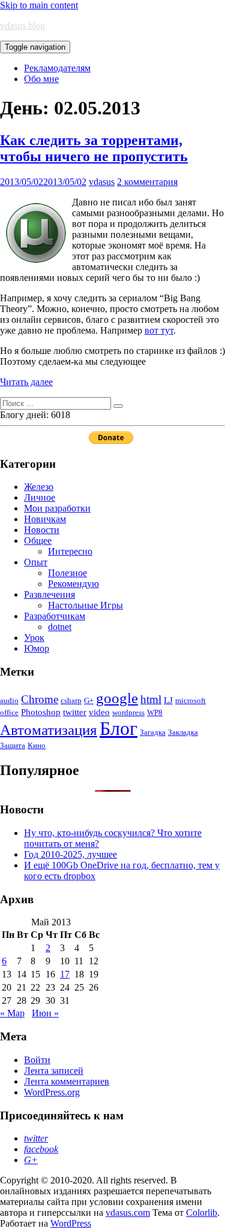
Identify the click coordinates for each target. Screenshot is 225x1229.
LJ (168, 700)
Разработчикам (54, 616)
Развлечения (49, 594)
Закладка (183, 732)
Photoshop (41, 712)
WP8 (155, 712)
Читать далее (26, 382)
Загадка (153, 732)
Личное (39, 497)
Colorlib (201, 1212)
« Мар (12, 1013)
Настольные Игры (85, 605)
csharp (71, 700)
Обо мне (41, 79)
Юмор (36, 648)
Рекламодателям (57, 68)
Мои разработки (57, 508)
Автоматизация (48, 730)
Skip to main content (39, 5)
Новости (41, 530)
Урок (34, 637)
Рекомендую (73, 584)
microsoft (190, 700)
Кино (37, 745)
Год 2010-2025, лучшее (70, 854)
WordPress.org (52, 1092)
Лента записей (53, 1070)
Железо (38, 487)
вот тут (159, 330)
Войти (37, 1060)
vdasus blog (22, 25)
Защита (12, 745)
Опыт (35, 562)
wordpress (128, 712)
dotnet (59, 627)
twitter (74, 712)
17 (65, 974)
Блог (118, 728)
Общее (38, 540)
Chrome (39, 699)
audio (9, 700)
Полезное (67, 573)
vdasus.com (128, 1212)
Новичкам (45, 519)
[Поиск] (118, 406)
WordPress (70, 1223)
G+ (89, 700)
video (99, 712)
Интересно (70, 551)
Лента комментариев (66, 1081)
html (150, 699)
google (117, 698)
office (9, 712)
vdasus (102, 182)
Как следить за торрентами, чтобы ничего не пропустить (94, 148)
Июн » (45, 1013)
